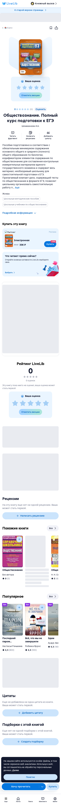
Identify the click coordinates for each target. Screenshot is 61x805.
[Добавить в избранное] (51, 28)
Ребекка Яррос (33, 646)
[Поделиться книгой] (56, 28)
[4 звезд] (36, 87)
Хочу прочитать (20, 786)
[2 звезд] (24, 87)
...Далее (15, 770)
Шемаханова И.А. (30, 126)
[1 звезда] (18, 87)
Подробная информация (17, 212)
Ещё (17, 188)
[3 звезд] (30, 87)
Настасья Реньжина (12, 646)
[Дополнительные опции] (42, 786)
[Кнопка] (19, 539)
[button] (30, 57)
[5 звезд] (42, 87)
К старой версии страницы (29, 10)
